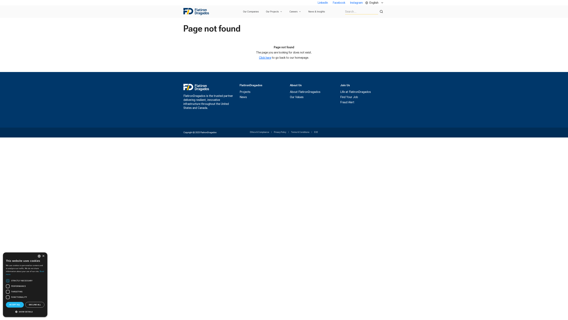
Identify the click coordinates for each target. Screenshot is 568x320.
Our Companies (251, 11)
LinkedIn (323, 2)
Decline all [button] (35, 304)
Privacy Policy (280, 132)
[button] (25, 311)
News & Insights (316, 11)
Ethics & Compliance (259, 132)
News (243, 97)
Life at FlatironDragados (355, 92)
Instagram (356, 2)
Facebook (339, 2)
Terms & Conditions (300, 132)
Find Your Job (349, 97)
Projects (245, 92)
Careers (293, 11)
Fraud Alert (347, 102)
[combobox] (39, 256)
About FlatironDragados (305, 92)
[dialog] (25, 284)
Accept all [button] (14, 304)
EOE (316, 132)
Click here (265, 57)
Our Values (297, 97)
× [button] (43, 256)
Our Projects (272, 11)
